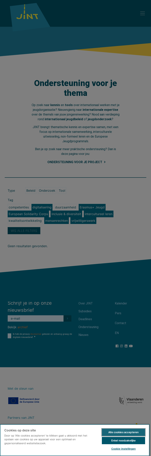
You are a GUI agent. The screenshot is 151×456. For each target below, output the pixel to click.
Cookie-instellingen (123, 448)
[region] (74, 440)
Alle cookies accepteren (123, 432)
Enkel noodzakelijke (123, 440)
